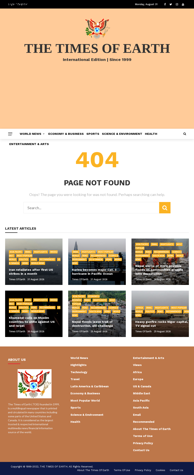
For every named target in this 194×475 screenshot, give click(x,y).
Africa (139, 307)
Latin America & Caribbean (89, 386)
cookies (160, 470)
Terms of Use (143, 436)
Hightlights (40, 251)
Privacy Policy (143, 443)
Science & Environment (122, 134)
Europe (138, 379)
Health (151, 134)
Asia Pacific (16, 251)
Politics (23, 259)
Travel (75, 379)
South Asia (158, 255)
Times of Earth (17, 279)
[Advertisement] (97, 100)
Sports (92, 134)
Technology (78, 372)
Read (33, 259)
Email (28, 251)
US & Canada (95, 259)
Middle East (141, 393)
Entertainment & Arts (29, 144)
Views (25, 263)
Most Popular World (85, 400)
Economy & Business (66, 134)
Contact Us (141, 450)
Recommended (47, 259)
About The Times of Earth (152, 429)
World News (30, 134)
